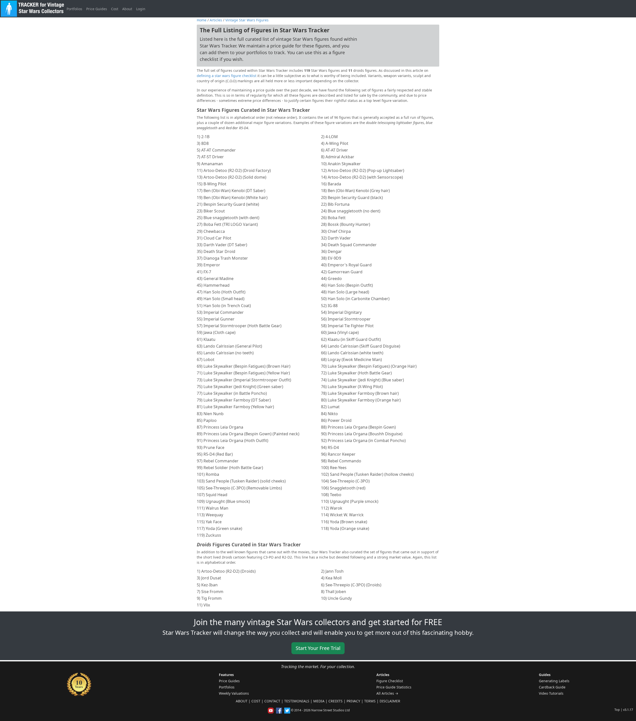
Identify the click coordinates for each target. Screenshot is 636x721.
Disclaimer (390, 701)
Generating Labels (554, 681)
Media (318, 701)
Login (140, 8)
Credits (335, 701)
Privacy (353, 701)
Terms (370, 701)
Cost (114, 8)
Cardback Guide (552, 687)
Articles (216, 20)
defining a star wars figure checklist (226, 75)
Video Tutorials (551, 693)
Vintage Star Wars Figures (247, 20)
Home (201, 20)
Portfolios (74, 8)
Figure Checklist (389, 681)
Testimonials (296, 701)
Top (617, 710)
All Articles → (387, 693)
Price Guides (96, 8)
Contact (272, 701)
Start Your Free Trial (318, 648)
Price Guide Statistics (393, 687)
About (127, 8)
